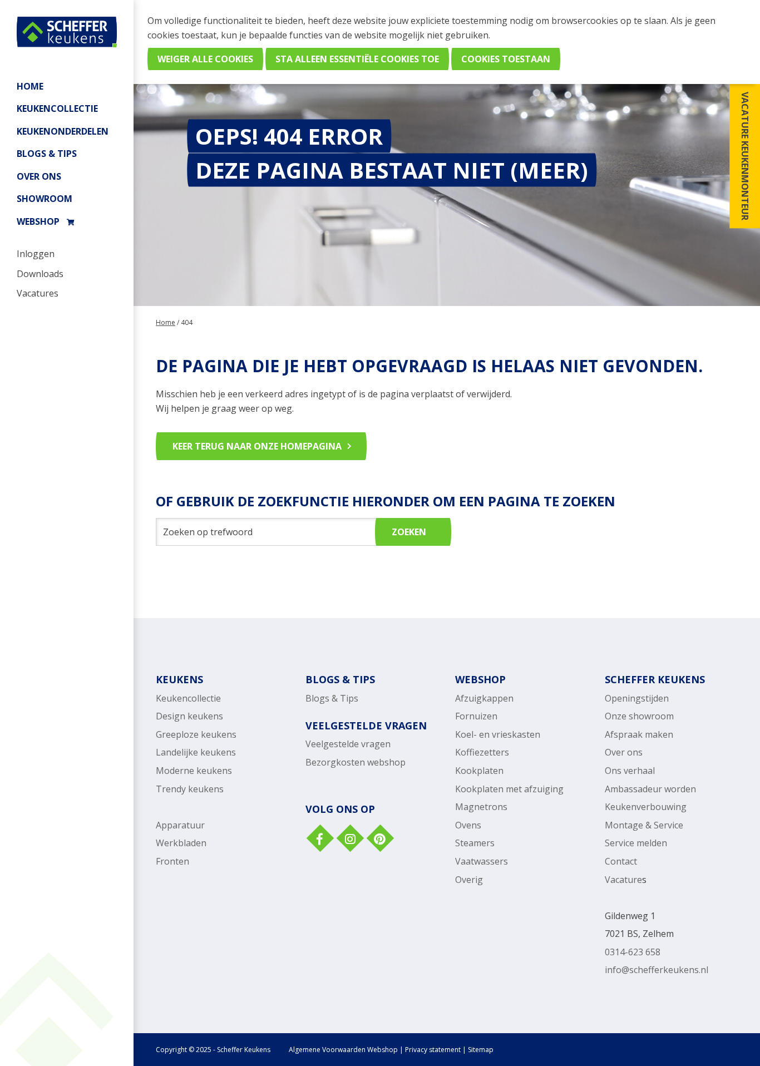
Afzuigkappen (484, 698)
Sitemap (480, 1049)
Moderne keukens (194, 770)
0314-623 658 (632, 952)
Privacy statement (433, 1049)
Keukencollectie (188, 698)
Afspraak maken (639, 734)
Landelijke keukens (196, 752)
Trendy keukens (190, 789)
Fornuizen (476, 716)
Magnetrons (481, 807)
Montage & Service (644, 825)
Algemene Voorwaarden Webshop (343, 1049)
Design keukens (189, 716)
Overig (469, 879)
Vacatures (37, 293)
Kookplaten (479, 770)
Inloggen (36, 254)
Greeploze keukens (196, 734)
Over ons (39, 176)
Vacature (623, 879)
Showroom (44, 199)
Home (30, 86)
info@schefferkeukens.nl (656, 970)
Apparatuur (180, 825)
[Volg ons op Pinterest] (379, 839)
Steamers (475, 843)
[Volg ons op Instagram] (349, 839)
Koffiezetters (482, 752)
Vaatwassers (481, 861)
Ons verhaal (630, 770)
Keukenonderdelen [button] (62, 131)
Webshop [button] (38, 221)
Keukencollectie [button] (57, 108)
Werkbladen (181, 843)
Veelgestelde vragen (348, 744)
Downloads (40, 274)
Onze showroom (639, 716)
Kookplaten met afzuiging (509, 789)
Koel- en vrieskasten (497, 734)
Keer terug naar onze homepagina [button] (257, 446)
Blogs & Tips (47, 153)
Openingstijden (637, 698)
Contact (621, 861)
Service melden (636, 843)
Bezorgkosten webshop (355, 762)
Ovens (468, 825)
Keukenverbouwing (646, 807)
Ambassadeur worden (650, 789)
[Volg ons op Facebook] (319, 839)
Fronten (172, 861)
